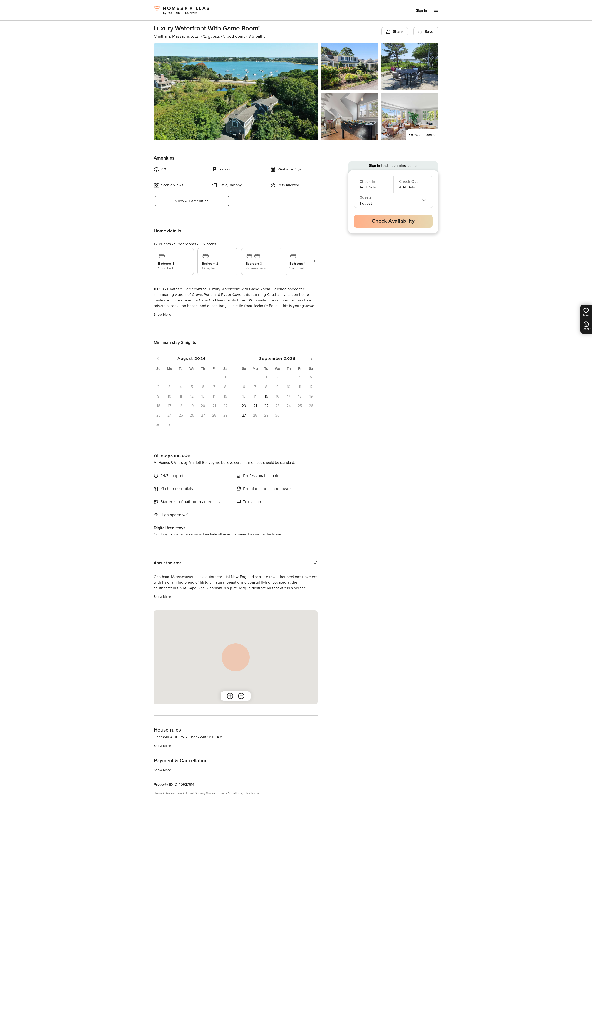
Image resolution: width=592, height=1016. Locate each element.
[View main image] (236, 91)
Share (398, 31)
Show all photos (423, 135)
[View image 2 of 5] (349, 66)
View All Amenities (191, 201)
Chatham (235, 793)
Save (429, 31)
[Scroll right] (315, 261)
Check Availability (393, 221)
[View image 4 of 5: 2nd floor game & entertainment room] (349, 116)
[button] (255, 396)
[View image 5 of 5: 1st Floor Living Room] (409, 116)
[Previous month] (158, 359)
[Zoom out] (241, 696)
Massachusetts (216, 793)
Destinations (173, 793)
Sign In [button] (421, 10)
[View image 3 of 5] (409, 66)
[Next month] (311, 359)
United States (194, 793)
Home (158, 793)
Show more (162, 315)
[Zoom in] (230, 696)
